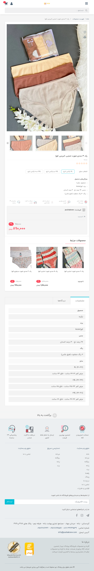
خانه (87, 454)
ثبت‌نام (9, 501)
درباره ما (86, 481)
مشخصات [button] (79, 300)
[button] (7, 3)
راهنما (87, 473)
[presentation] (86, 143)
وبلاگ (87, 477)
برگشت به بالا (44, 415)
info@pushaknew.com (67, 532)
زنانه (87, 466)
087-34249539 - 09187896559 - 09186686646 (57, 528)
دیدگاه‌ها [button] (61, 300)
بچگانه (86, 462)
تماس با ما (85, 484)
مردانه (87, 458)
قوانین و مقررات (83, 488)
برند (87, 469)
